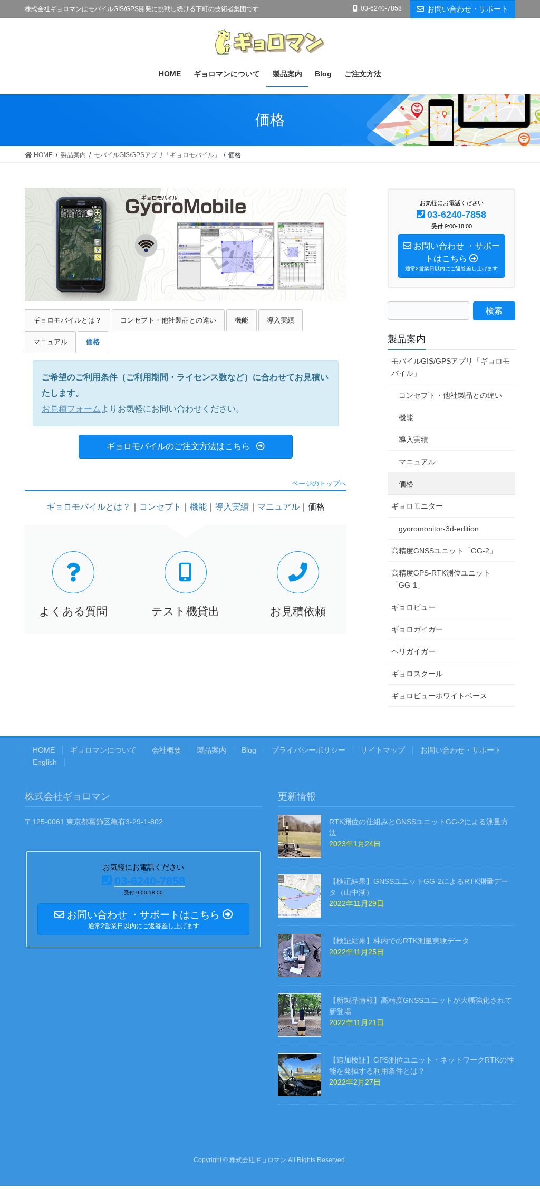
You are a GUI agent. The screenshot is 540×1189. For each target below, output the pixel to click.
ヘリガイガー (413, 651)
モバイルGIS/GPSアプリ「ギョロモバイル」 (450, 367)
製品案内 (407, 339)
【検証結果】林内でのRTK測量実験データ (399, 941)
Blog (249, 750)
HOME (44, 750)
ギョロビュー (413, 607)
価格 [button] (93, 342)
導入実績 (232, 506)
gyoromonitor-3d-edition (439, 528)
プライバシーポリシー (308, 750)
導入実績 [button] (280, 320)
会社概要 (166, 750)
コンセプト (160, 506)
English (45, 762)
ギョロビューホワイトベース (439, 695)
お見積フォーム (71, 408)
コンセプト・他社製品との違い (450, 395)
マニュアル (278, 506)
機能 (198, 506)
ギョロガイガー (417, 629)
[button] (186, 447)
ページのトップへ (319, 484)
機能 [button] (241, 320)
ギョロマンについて (103, 750)
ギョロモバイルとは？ (88, 506)
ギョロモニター (417, 506)
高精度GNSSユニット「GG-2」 (444, 551)
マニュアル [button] (50, 342)
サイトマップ (383, 750)
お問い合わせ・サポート (467, 9)
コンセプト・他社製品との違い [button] (168, 320)
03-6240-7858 (381, 8)
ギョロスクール (417, 673)
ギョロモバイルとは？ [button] (67, 320)
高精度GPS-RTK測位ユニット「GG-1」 (440, 579)
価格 (406, 484)
